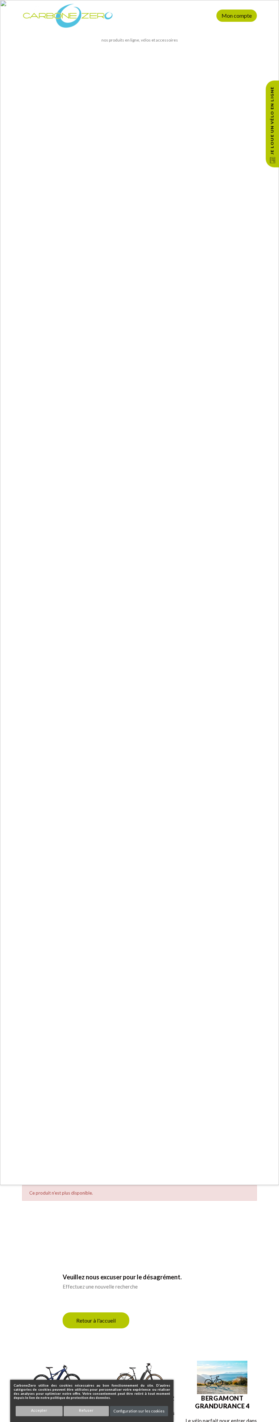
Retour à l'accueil (96, 1320)
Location (196, 15)
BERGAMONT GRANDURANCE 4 (222, 1402)
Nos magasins (141, 15)
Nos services (171, 15)
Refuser (86, 1410)
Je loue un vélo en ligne (272, 120)
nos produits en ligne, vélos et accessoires (139, 40)
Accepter (39, 1410)
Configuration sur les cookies (139, 1411)
